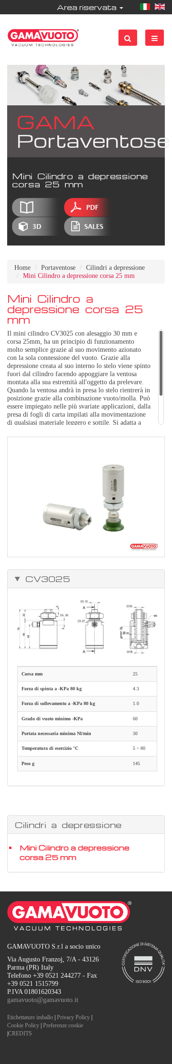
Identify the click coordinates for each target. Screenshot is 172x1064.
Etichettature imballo (30, 1017)
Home (22, 267)
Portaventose (58, 267)
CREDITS (20, 1033)
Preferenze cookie (63, 1025)
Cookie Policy (23, 1025)
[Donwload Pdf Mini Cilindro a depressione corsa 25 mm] (89, 207)
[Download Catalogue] (37, 207)
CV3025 (45, 578)
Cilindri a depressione (115, 267)
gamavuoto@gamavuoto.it (42, 999)
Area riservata (87, 7)
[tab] (86, 579)
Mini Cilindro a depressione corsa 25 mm (74, 852)
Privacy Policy (73, 1017)
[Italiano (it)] (145, 7)
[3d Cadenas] (37, 226)
